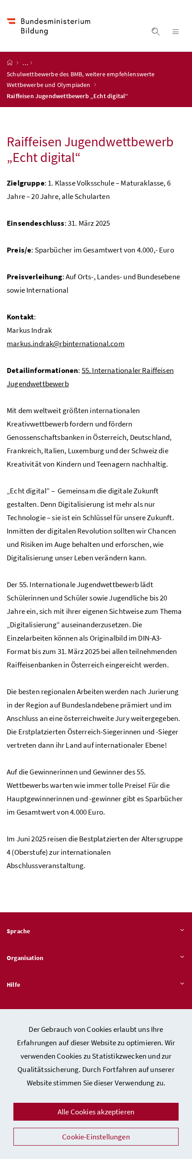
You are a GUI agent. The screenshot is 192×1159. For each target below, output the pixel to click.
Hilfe (13, 985)
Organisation (25, 958)
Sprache (18, 931)
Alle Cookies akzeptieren (96, 1112)
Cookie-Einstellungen (96, 1137)
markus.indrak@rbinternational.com (66, 343)
